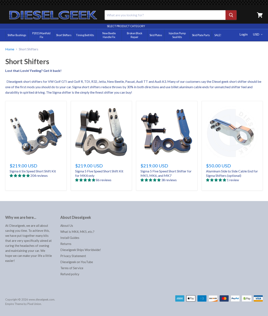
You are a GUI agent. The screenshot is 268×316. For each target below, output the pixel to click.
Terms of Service (71, 268)
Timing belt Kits (85, 35)
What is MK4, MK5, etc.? (77, 231)
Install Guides (69, 238)
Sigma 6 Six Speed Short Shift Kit (33, 171)
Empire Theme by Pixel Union (23, 304)
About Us (66, 225)
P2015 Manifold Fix (41, 35)
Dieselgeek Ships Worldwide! (80, 250)
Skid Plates (155, 35)
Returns (65, 244)
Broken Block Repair (134, 35)
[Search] (231, 15)
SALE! (217, 35)
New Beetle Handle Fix (109, 35)
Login (244, 34)
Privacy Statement (73, 256)
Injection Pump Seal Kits (177, 35)
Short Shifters (63, 35)
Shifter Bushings (17, 35)
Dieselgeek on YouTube (76, 262)
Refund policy (69, 274)
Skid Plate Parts (201, 35)
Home (9, 49)
